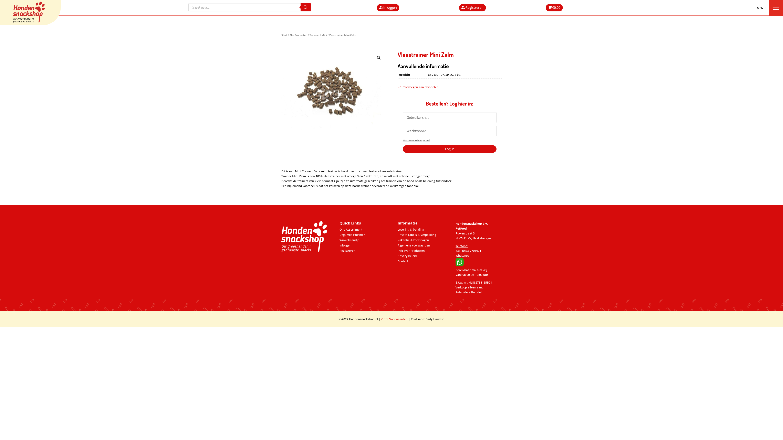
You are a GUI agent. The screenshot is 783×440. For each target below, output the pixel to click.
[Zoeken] (306, 7)
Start (284, 35)
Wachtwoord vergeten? (416, 140)
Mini (324, 35)
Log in (449, 149)
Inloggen (390, 7)
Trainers (314, 35)
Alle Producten (298, 35)
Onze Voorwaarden (394, 319)
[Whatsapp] (460, 265)
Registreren (474, 7)
